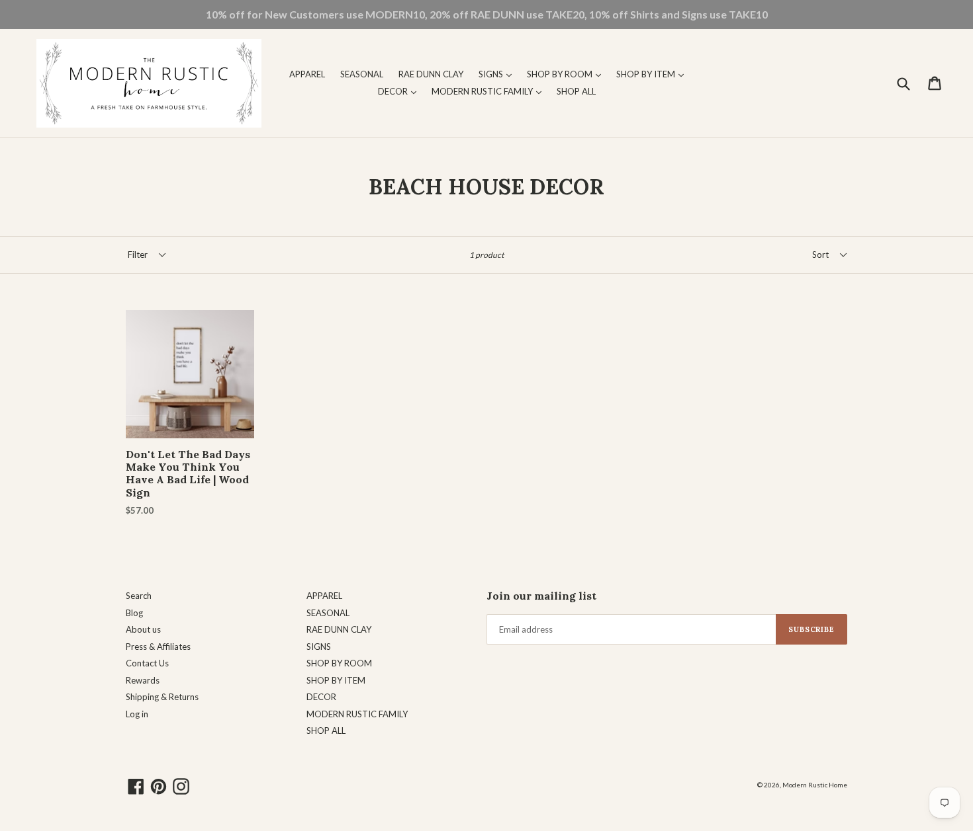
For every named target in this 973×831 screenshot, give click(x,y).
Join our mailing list (541, 596)
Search (139, 595)
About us (143, 629)
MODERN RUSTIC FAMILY (490, 91)
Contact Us (147, 663)
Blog (134, 613)
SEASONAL (361, 74)
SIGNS (498, 73)
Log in (137, 714)
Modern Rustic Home (814, 785)
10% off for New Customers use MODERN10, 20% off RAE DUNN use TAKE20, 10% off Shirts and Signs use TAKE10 (487, 14)
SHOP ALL (576, 91)
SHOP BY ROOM (567, 73)
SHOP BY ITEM (653, 73)
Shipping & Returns (162, 697)
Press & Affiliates (158, 646)
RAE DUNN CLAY (430, 74)
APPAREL (307, 74)
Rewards (143, 680)
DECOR (400, 91)
